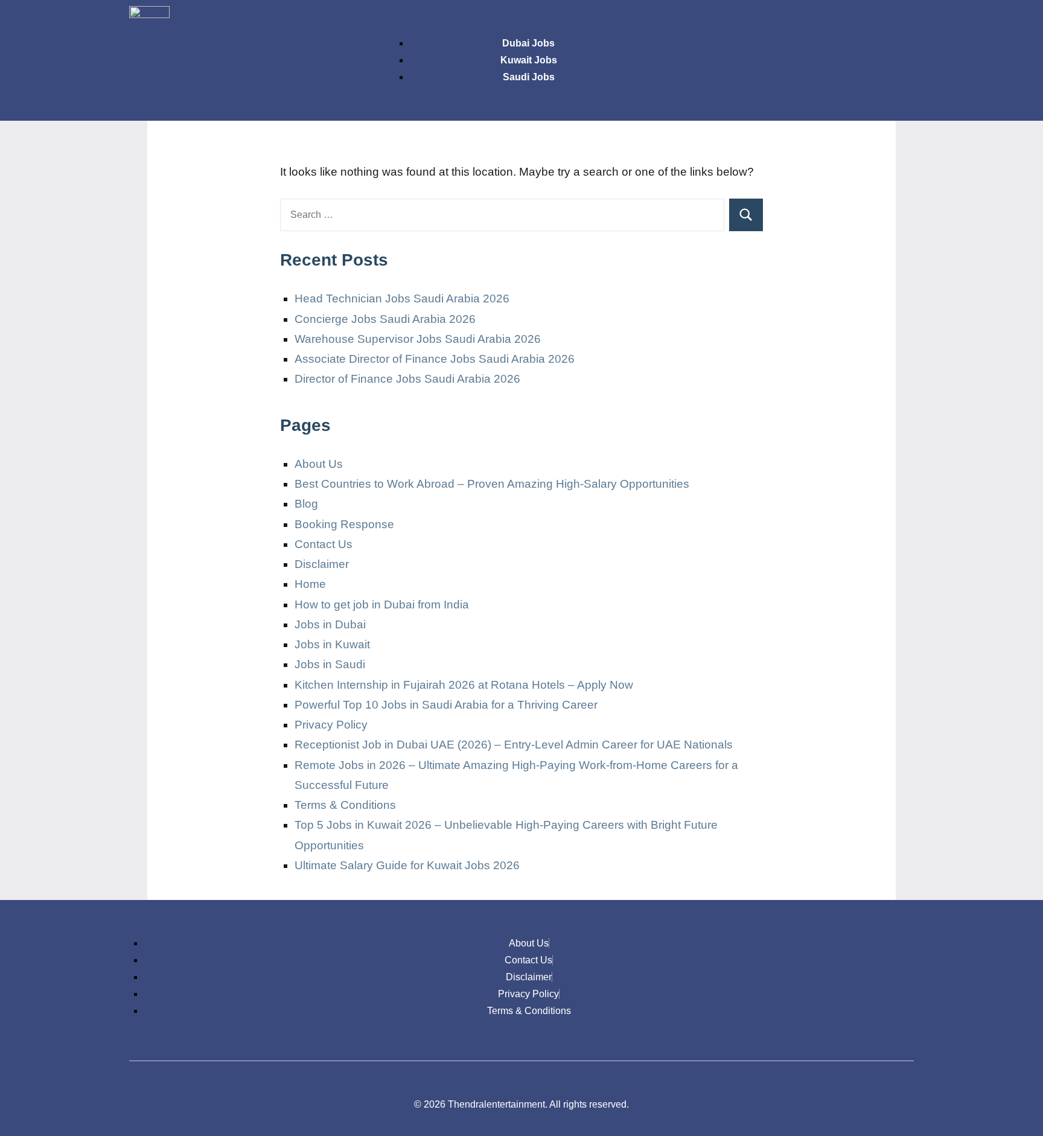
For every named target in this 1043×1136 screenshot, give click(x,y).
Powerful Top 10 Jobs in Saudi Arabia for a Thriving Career (446, 704)
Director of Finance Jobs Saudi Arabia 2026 (407, 378)
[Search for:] (502, 215)
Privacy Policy (331, 724)
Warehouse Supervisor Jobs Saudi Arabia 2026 (418, 339)
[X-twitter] (863, 21)
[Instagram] (827, 21)
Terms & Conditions (345, 805)
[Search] (746, 215)
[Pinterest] (899, 21)
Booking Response (344, 524)
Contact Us (323, 544)
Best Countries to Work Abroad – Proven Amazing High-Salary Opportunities (492, 483)
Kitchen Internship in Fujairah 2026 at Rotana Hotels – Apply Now (464, 684)
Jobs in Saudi (330, 664)
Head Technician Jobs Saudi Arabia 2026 (402, 298)
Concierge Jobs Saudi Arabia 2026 (385, 319)
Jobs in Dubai (330, 624)
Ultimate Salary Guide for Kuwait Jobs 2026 (407, 865)
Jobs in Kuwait (332, 644)
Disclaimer (322, 564)
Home (310, 584)
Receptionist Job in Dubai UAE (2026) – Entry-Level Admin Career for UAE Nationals (514, 744)
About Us (319, 464)
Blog (306, 503)
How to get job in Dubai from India (382, 604)
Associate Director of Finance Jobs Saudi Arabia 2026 (435, 359)
